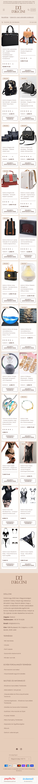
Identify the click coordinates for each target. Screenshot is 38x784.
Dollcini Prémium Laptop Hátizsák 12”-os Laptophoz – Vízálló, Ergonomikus (9, 241)
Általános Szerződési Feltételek (15, 686)
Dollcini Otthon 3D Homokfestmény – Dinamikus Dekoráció (27, 331)
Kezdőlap (4, 17)
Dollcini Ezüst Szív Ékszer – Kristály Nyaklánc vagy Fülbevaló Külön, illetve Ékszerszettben (9, 421)
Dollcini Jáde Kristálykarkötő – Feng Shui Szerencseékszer (27, 420)
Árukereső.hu (28, 781)
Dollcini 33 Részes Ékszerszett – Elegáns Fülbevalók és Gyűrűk (27, 378)
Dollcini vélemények (11, 732)
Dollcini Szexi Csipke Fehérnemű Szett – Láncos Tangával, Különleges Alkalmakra (27, 468)
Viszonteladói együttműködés (14, 674)
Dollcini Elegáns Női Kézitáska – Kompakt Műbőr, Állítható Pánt (27, 149)
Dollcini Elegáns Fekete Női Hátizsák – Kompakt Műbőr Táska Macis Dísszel (9, 103)
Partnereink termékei (12, 669)
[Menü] (4, 10)
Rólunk (6, 728)
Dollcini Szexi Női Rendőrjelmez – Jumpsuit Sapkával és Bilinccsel (9, 511)
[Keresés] (29, 10)
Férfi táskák (8, 649)
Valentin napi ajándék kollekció (22, 17)
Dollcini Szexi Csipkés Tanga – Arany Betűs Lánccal (27, 553)
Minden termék (9, 658)
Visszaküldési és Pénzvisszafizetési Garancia (16, 695)
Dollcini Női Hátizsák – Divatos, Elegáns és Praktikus (27, 51)
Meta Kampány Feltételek (13, 720)
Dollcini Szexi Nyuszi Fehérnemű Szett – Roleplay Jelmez (26, 511)
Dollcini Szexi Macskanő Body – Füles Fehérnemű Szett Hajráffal (9, 553)
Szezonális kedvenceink (12, 653)
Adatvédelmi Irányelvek (12, 690)
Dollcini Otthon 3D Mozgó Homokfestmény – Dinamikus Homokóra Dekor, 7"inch (9, 332)
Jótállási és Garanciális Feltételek (16, 707)
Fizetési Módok (9, 715)
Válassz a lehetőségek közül (10, 71)
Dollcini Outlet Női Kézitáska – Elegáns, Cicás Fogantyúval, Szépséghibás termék (28, 103)
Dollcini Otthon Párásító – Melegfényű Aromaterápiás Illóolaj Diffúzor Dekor (28, 288)
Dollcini (9, 769)
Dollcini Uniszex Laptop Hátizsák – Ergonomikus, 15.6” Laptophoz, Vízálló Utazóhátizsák (28, 195)
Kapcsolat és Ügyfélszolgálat (14, 724)
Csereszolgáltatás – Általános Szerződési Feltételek (18, 702)
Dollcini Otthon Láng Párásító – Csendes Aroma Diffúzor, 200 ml (9, 287)
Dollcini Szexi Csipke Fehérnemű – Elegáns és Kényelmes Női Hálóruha (9, 467)
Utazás (6, 645)
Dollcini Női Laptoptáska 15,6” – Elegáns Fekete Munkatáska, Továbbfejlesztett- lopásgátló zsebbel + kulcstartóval (9, 53)
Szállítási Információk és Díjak (14, 711)
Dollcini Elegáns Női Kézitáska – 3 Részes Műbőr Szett (8, 149)
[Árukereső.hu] (28, 778)
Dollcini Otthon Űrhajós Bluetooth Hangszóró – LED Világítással (9, 378)
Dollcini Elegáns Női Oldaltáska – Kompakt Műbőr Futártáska (8, 194)
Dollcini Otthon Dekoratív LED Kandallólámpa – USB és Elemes (28, 241)
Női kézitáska (9, 641)
